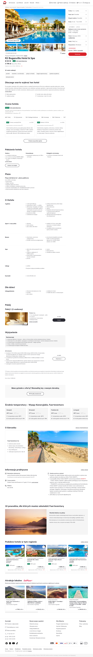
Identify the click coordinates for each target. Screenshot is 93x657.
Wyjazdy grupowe (61, 628)
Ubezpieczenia (33, 626)
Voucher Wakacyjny (61, 626)
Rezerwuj (77, 54)
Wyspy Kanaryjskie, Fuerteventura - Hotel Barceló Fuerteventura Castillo (77, 546)
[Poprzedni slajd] (7, 319)
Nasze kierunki (13, 7)
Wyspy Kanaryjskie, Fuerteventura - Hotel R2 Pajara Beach (55, 546)
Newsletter (59, 633)
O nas (6, 649)
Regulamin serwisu (26, 649)
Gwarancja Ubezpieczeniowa (37, 638)
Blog (80, 626)
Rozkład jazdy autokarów (36, 633)
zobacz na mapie (12, 165)
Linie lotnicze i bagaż (35, 631)
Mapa (25, 55)
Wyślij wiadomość (36, 393)
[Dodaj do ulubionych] (22, 547)
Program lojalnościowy (62, 624)
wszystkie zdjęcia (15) (13, 40)
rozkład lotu (71, 38)
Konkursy (58, 631)
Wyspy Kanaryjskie (21, 7)
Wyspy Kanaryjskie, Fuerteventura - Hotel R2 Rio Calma (34, 546)
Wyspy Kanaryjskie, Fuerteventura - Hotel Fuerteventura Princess (13, 546)
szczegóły (80, 50)
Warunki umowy (33, 624)
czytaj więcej (8, 91)
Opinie (58, 635)
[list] (12, 111)
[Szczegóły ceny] (20, 63)
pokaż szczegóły (33, 321)
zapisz (63, 53)
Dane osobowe (33, 635)
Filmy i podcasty (83, 624)
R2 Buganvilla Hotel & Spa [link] (37, 7)
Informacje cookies (37, 649)
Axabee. (30, 651)
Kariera (11, 649)
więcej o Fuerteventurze (82, 427)
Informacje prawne (48, 649)
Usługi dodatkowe (34, 628)
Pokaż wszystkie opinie (35, 141)
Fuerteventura (28, 7)
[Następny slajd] (65, 117)
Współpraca (18, 649)
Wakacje (7, 7)
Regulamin (73, 655)
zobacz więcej (84, 469)
